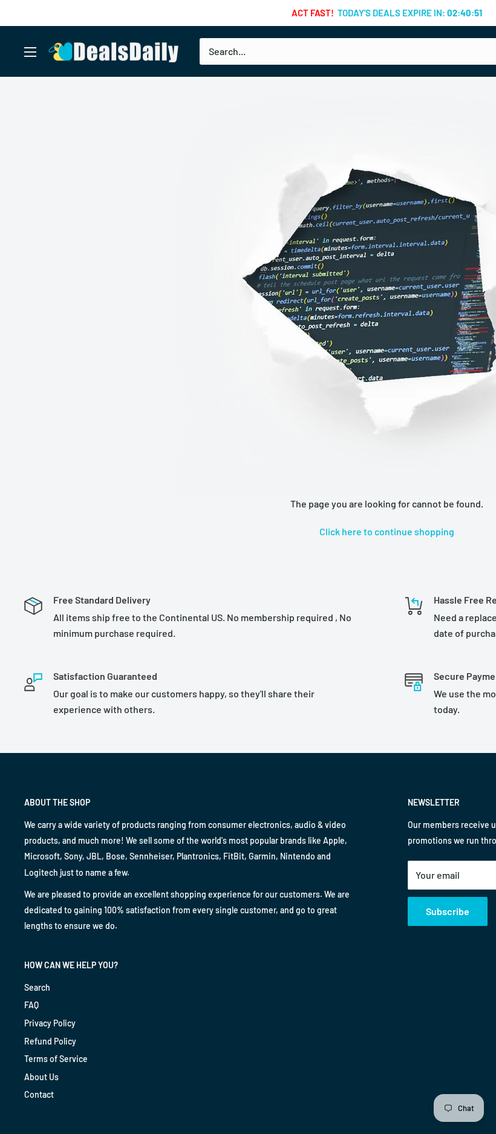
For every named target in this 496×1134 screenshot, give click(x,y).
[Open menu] (30, 52)
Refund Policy (50, 1041)
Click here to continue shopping (386, 531)
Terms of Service (56, 1059)
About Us (41, 1077)
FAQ (31, 1005)
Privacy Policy (50, 1023)
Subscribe (447, 911)
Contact (39, 1094)
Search (37, 987)
